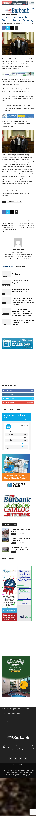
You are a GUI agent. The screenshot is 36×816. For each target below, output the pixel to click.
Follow (31, 402)
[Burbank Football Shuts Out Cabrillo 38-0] (5, 548)
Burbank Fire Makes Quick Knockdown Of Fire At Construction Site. (21, 292)
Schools (20, 709)
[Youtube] (25, 758)
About (3, 722)
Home (4, 709)
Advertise (16, 722)
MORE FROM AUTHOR (20, 267)
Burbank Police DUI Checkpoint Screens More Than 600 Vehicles (23, 322)
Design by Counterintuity (18, 765)
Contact (9, 722)
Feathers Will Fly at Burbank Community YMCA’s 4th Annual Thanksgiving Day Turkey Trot (9, 227)
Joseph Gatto (10, 201)
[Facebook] (10, 758)
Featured (27, 709)
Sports (15, 709)
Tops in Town (6, 713)
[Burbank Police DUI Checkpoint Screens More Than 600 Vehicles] (6, 322)
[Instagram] (15, 758)
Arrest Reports (5, 285)
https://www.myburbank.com (18, 252)
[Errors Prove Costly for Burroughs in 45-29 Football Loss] (5, 557)
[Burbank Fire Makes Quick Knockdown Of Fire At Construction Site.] (6, 292)
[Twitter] (20, 758)
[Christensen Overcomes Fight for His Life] (6, 274)
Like (32, 398)
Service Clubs (16, 713)
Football (4, 276)
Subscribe (30, 410)
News (3, 13)
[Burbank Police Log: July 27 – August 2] (6, 283)
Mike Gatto (19, 201)
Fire (3, 294)
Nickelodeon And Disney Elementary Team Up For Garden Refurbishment (26, 225)
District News (5, 313)
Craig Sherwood (8, 23)
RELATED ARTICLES (7, 267)
